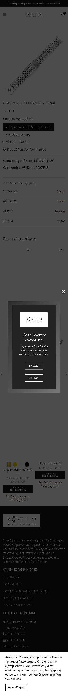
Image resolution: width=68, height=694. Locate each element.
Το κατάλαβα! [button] (16, 687)
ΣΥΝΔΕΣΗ (34, 365)
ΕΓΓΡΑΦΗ (34, 377)
